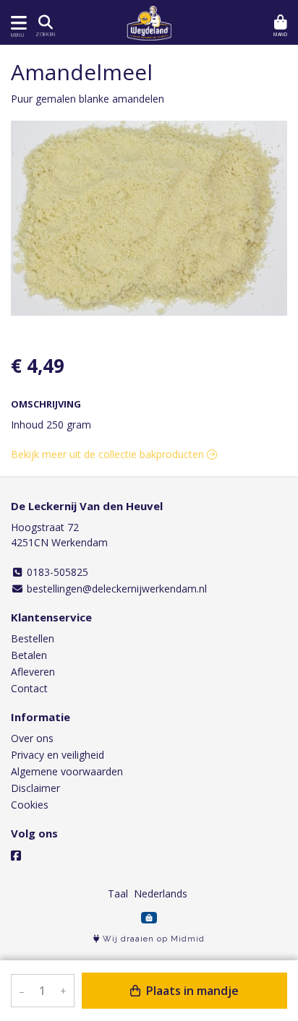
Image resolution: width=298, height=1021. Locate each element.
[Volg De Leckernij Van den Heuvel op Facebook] (16, 855)
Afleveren (33, 671)
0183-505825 (56, 572)
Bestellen (32, 638)
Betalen (29, 655)
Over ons (32, 738)
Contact (29, 688)
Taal (118, 893)
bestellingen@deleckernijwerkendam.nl (115, 588)
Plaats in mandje (191, 991)
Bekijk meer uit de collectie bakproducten (109, 454)
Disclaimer (35, 788)
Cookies (29, 804)
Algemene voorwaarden (67, 771)
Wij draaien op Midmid (152, 939)
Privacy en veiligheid (57, 755)
